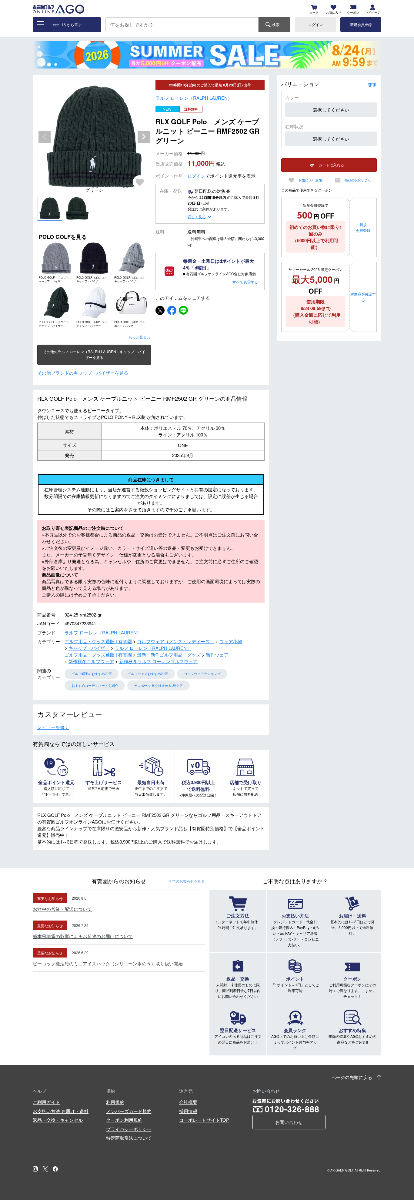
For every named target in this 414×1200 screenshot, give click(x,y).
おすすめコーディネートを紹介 (95, 685)
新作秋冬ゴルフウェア (91, 661)
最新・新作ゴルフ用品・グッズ (169, 654)
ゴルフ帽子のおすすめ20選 (92, 673)
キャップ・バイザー (88, 648)
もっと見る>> (140, 336)
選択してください (331, 109)
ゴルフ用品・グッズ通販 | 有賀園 (98, 641)
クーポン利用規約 (124, 1120)
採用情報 (188, 1111)
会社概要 (188, 1102)
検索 (275, 24)
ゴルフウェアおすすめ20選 (148, 673)
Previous (44, 137)
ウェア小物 (230, 641)
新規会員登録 (361, 24)
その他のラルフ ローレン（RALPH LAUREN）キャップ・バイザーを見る (94, 354)
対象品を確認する (363, 296)
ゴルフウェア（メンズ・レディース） (175, 641)
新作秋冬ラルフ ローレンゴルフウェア (158, 661)
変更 (372, 85)
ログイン (315, 24)
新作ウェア (217, 654)
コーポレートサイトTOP (204, 1120)
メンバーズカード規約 (129, 1111)
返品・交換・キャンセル (58, 1120)
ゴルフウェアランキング (202, 673)
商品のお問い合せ (358, 180)
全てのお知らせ (187, 881)
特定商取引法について (129, 1138)
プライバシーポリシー (129, 1129)
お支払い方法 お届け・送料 (60, 1111)
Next (144, 137)
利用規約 (115, 1102)
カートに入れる (331, 164)
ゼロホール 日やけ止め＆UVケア (158, 685)
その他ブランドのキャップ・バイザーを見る (82, 372)
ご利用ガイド (46, 1102)
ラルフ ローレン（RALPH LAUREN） (193, 98)
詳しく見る (197, 216)
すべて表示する (245, 281)
